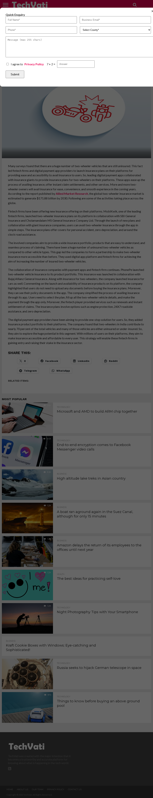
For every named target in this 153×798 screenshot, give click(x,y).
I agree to (27, 64)
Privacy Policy (34, 64)
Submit (15, 74)
